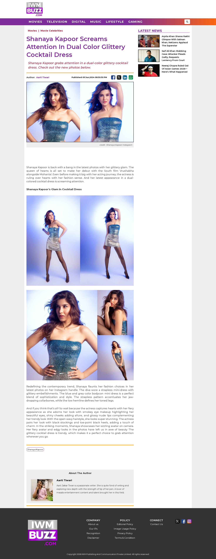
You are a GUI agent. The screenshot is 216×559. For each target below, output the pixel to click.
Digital (79, 21)
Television (57, 21)
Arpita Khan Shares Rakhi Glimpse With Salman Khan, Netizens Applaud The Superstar (176, 41)
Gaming (135, 21)
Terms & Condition (125, 537)
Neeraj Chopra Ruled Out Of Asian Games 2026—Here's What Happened (175, 68)
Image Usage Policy (125, 528)
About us (93, 524)
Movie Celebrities (52, 30)
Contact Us (156, 524)
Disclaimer (93, 537)
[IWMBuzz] (34, 9)
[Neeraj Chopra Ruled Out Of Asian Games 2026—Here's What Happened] (149, 70)
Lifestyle (115, 21)
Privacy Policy (125, 533)
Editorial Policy (125, 524)
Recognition (93, 533)
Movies (35, 21)
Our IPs (93, 528)
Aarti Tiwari (42, 77)
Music (95, 21)
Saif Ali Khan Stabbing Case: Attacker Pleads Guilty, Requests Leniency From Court (174, 56)
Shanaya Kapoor (35, 449)
